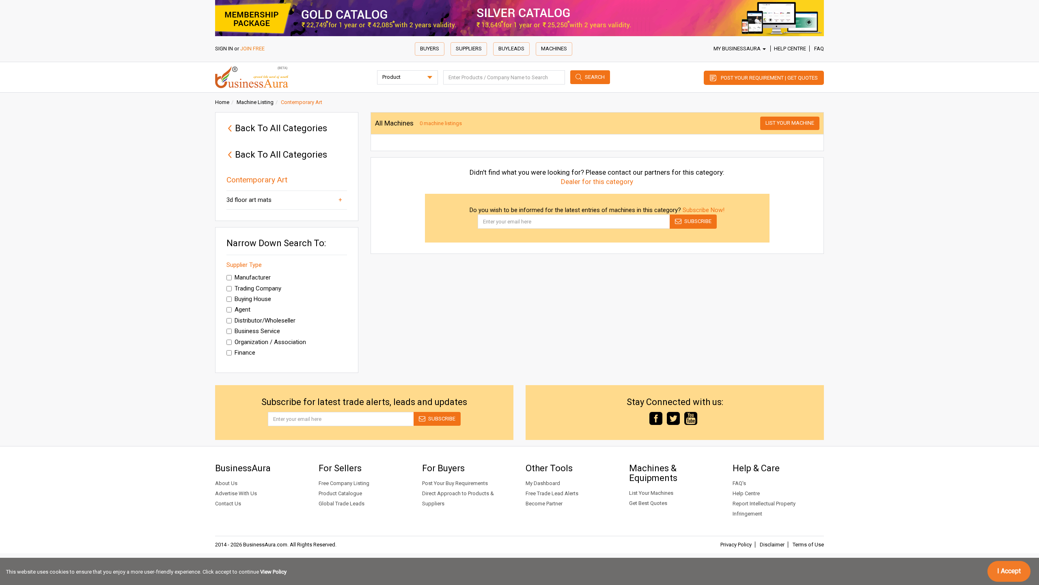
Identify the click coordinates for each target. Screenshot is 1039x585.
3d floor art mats (249, 200)
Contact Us (228, 503)
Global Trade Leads (341, 503)
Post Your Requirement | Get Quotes (769, 78)
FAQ (819, 49)
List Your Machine (789, 123)
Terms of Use (808, 545)
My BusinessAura (738, 49)
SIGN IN (224, 49)
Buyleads (511, 49)
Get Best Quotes (648, 503)
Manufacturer (253, 277)
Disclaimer (772, 545)
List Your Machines (651, 493)
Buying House (253, 299)
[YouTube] (690, 418)
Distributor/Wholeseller (265, 320)
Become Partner (544, 503)
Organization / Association (270, 342)
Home (222, 102)
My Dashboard (543, 483)
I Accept (1009, 571)
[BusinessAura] (251, 77)
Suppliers (469, 49)
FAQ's (739, 483)
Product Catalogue (340, 493)
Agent (242, 309)
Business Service (257, 331)
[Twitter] (673, 418)
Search (595, 77)
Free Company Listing (344, 483)
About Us (226, 483)
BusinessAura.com (265, 545)
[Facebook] (655, 418)
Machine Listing (255, 102)
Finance (245, 352)
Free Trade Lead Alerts (552, 493)
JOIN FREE (252, 49)
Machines (554, 49)
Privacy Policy (736, 545)
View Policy (273, 572)
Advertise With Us (236, 493)
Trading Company (258, 288)
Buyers (429, 49)
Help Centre (790, 49)
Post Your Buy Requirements (455, 483)
